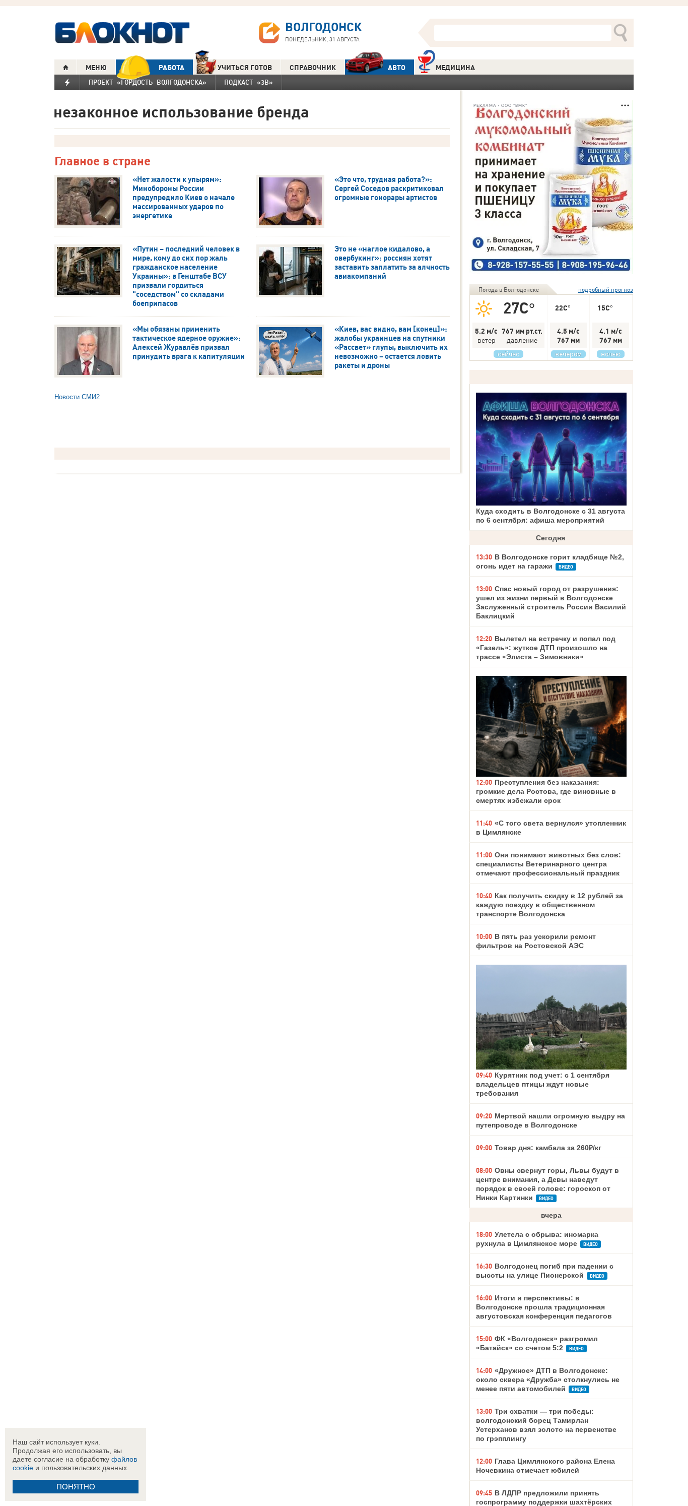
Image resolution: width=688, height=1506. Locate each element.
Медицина (455, 67)
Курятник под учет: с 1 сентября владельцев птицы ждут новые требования (542, 1084)
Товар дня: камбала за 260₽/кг (548, 1148)
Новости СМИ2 (77, 397)
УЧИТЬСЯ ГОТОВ (245, 67)
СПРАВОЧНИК (313, 67)
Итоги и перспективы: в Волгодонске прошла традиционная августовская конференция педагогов (544, 1307)
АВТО (396, 67)
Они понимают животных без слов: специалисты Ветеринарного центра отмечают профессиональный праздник (548, 864)
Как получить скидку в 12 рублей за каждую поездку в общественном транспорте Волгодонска (549, 905)
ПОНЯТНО (75, 1486)
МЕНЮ (96, 67)
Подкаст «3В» (248, 82)
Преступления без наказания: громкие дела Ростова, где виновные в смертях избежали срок (546, 791)
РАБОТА (171, 67)
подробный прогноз (605, 289)
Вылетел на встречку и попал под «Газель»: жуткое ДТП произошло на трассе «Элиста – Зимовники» (545, 648)
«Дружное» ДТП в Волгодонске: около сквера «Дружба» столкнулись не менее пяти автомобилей (548, 1379)
